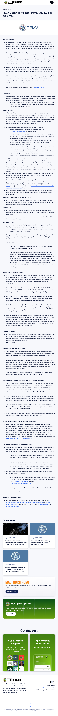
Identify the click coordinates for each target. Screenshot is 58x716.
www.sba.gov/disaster (21, 481)
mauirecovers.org (22, 502)
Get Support (29, 630)
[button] (52, 2)
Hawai (8, 186)
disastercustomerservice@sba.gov (20, 483)
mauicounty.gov (11, 502)
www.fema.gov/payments (17, 131)
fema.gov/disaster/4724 (35, 502)
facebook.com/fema (12, 506)
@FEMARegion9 (43, 504)
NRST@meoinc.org (12, 438)
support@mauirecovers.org (46, 707)
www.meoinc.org (28, 438)
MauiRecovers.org (38, 87)
